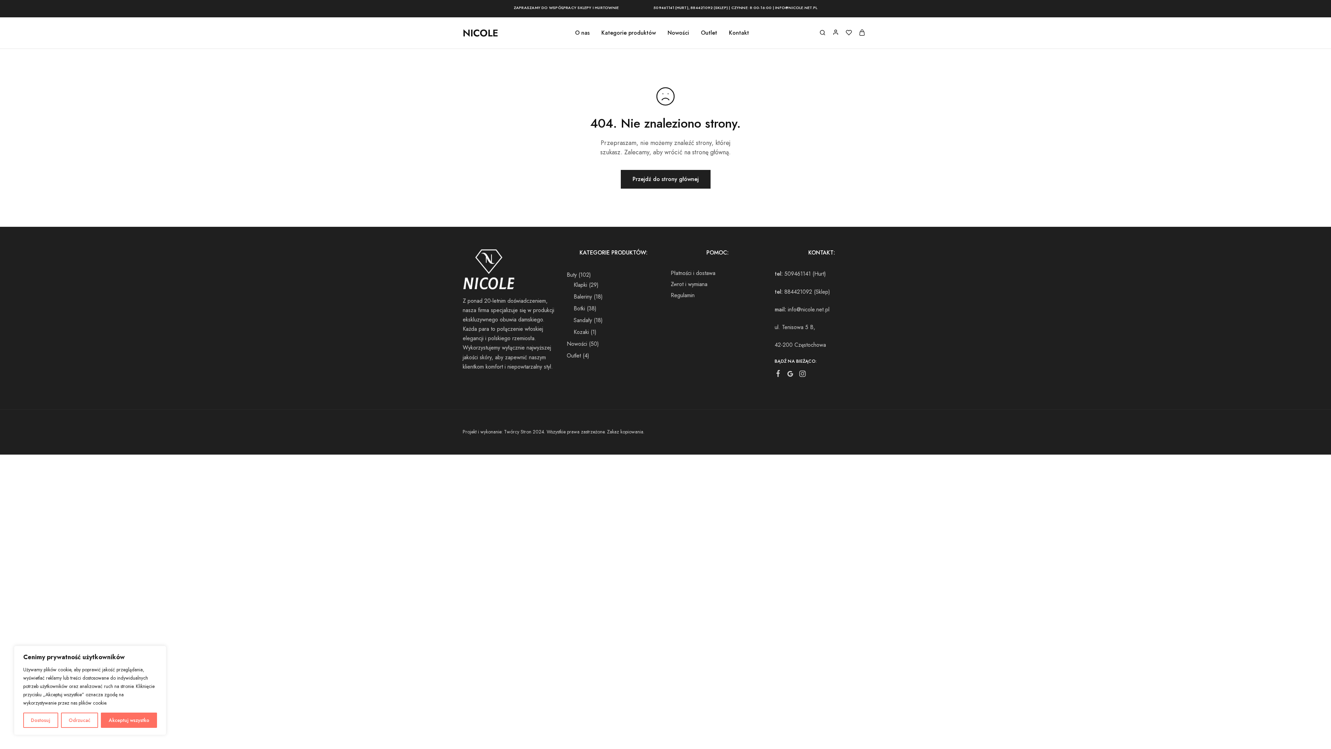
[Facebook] (778, 375)
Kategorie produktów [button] (628, 33)
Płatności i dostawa (693, 273)
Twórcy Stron (517, 431)
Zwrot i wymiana (689, 284)
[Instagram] (803, 375)
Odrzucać (79, 720)
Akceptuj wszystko (129, 720)
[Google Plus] (790, 375)
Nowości (678, 33)
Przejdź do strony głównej (666, 179)
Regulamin (683, 295)
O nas (582, 33)
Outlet (709, 33)
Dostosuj (40, 720)
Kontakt (739, 33)
